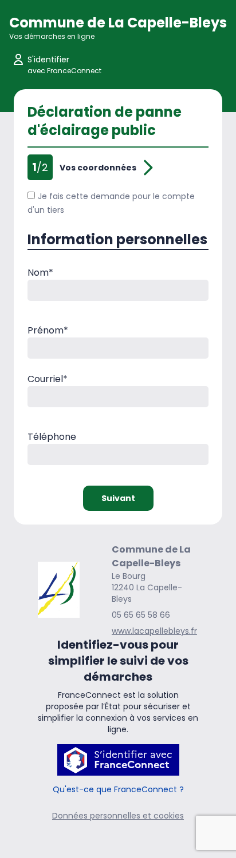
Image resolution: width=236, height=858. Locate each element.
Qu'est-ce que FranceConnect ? (118, 789)
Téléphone (51, 436)
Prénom (47, 330)
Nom (40, 272)
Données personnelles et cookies (118, 815)
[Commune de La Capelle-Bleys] (59, 590)
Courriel (47, 379)
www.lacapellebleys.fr (154, 631)
